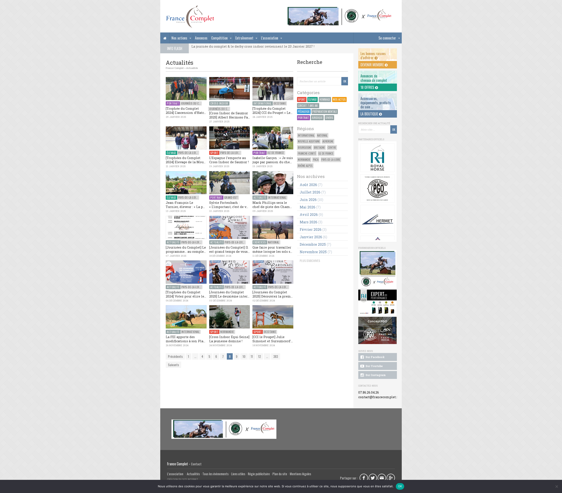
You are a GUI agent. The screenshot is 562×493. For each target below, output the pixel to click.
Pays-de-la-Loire (330, 160)
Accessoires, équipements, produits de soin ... (375, 102)
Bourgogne (304, 147)
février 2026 (310, 229)
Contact (196, 464)
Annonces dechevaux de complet (373, 78)
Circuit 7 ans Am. (308, 106)
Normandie (304, 160)
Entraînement (244, 38)
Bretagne (319, 147)
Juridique (317, 118)
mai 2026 (307, 207)
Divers (329, 118)
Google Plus (391, 478)
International (306, 135)
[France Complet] (190, 16)
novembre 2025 (313, 251)
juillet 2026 (310, 192)
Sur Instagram (375, 375)
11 (252, 356)
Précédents (175, 356)
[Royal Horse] (377, 157)
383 (275, 356)
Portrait (303, 118)
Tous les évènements (215, 473)
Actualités (192, 68)
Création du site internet (182, 479)
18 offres (367, 87)
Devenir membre (372, 64)
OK (400, 486)
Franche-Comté (307, 153)
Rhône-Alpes (305, 166)
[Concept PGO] (377, 188)
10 (244, 356)
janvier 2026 (311, 237)
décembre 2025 (313, 244)
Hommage (325, 99)
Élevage (312, 99)
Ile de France (326, 153)
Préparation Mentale (324, 111)
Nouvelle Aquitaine (309, 141)
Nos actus (339, 99)
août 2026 (308, 184)
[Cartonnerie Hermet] (377, 219)
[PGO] (377, 330)
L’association (269, 38)
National (322, 135)
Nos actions (179, 38)
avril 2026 (309, 214)
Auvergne (327, 141)
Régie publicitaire (259, 473)
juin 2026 (308, 199)
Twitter (373, 478)
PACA (316, 160)
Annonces (201, 38)
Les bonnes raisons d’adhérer (373, 55)
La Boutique (369, 114)
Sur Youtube (374, 366)
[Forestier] (339, 9)
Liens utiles (238, 473)
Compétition (219, 38)
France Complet (175, 68)
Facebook (364, 478)
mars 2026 (308, 222)
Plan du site (279, 473)
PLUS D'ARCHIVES (310, 260)
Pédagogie (304, 111)
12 (259, 356)
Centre (332, 147)
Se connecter (387, 38)
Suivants (173, 364)
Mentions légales (300, 473)
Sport (302, 99)
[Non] (556, 486)
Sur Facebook (375, 357)
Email (382, 478)
